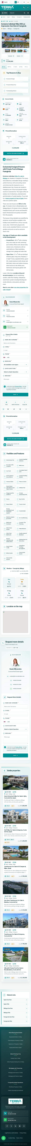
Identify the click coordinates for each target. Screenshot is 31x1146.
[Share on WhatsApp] (26, 409)
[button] (4, 45)
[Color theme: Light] (24, 2)
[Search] (24, 13)
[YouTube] (19, 1126)
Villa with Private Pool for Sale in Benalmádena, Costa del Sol (13, 969)
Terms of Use (18, 386)
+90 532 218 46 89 (17, 680)
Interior (19, 56)
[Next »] (27, 40)
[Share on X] (14, 409)
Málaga (10, 28)
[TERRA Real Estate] (7, 7)
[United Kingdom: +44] (4, 357)
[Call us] (24, 7)
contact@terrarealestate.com (17, 676)
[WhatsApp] (28, 7)
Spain (4, 28)
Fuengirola (16, 28)
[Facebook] (7, 1126)
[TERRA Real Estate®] (15, 1101)
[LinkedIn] (15, 1126)
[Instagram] (24, 1126)
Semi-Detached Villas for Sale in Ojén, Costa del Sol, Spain (15, 797)
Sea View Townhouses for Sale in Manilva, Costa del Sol (14, 901)
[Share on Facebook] (8, 409)
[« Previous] (3, 40)
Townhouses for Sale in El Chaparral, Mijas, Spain (15, 867)
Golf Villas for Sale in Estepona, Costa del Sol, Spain (15, 831)
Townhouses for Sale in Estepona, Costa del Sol (14, 935)
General (11, 56)
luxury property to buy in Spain (15, 198)
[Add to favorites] (28, 2)
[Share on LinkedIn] (20, 409)
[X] (11, 1126)
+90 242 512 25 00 (17, 684)
